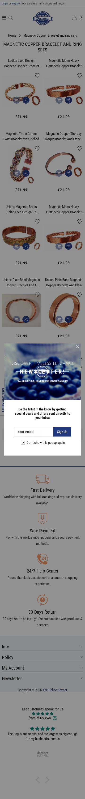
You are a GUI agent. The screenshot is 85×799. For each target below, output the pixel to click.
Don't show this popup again (45, 442)
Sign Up (62, 432)
